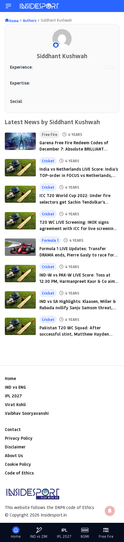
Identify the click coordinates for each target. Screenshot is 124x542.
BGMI (85, 536)
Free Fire (106, 536)
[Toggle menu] (8, 6)
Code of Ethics (19, 473)
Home (10, 378)
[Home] (39, 6)
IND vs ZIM (38, 536)
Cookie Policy (18, 464)
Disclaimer (15, 447)
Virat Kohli (15, 404)
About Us (14, 455)
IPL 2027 (13, 396)
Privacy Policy (19, 438)
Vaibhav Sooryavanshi (27, 413)
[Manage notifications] (110, 511)
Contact (13, 429)
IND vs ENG (15, 387)
